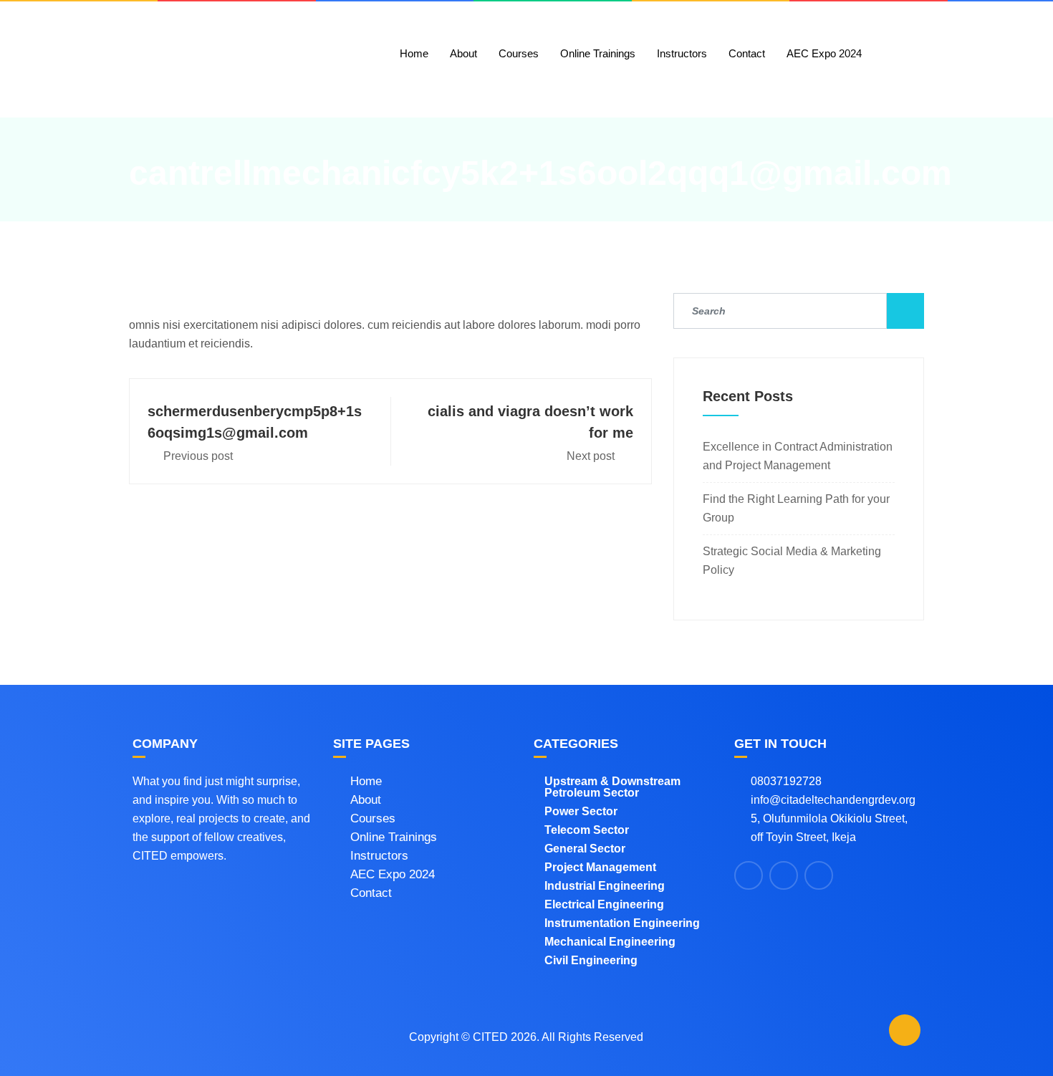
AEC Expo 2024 (824, 53)
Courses (519, 53)
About (463, 53)
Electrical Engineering (604, 904)
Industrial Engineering (604, 886)
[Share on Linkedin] (819, 875)
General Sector (584, 848)
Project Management (600, 867)
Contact (747, 53)
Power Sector (580, 811)
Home (414, 53)
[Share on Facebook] (748, 875)
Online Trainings (597, 53)
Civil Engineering (591, 960)
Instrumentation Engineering (622, 923)
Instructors (682, 53)
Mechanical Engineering (609, 942)
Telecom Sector (586, 830)
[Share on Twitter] (784, 875)
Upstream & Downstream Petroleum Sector (612, 787)
